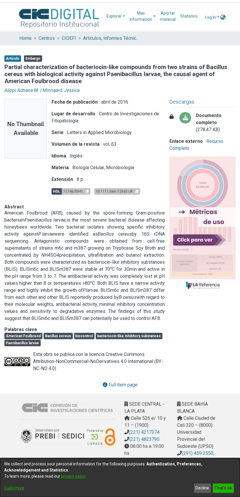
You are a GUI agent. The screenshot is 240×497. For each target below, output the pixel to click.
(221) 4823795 (144, 439)
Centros (47, 38)
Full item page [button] (122, 385)
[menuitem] (115, 16)
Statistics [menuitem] (189, 16)
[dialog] (120, 477)
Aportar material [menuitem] (168, 16)
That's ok (223, 488)
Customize (14, 488)
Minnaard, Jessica (61, 90)
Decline (202, 488)
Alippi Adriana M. (21, 90)
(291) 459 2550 (197, 453)
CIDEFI (69, 38)
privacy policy (73, 476)
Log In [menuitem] (210, 17)
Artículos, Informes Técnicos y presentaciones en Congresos (112, 38)
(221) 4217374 (144, 432)
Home (25, 38)
